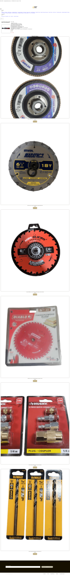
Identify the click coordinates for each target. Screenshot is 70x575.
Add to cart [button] (35, 121)
